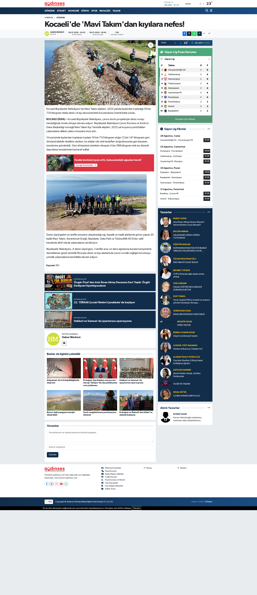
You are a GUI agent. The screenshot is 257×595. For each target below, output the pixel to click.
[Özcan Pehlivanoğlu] (165, 260)
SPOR (94, 11)
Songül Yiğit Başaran (185, 345)
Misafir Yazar (184, 322)
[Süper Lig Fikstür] (209, 129)
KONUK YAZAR (180, 414)
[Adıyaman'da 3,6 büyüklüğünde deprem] (64, 368)
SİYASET (61, 11)
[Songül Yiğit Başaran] (165, 347)
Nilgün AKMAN (180, 231)
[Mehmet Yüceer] (165, 273)
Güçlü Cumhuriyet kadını (185, 336)
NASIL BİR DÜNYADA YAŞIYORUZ (189, 314)
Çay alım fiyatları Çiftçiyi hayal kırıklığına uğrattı (188, 361)
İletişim (183, 468)
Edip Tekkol (179, 296)
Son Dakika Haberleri (114, 486)
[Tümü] (209, 212)
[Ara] (207, 11)
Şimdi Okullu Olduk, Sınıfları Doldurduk (187, 374)
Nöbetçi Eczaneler (113, 468)
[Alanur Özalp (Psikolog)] (165, 360)
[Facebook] (47, 484)
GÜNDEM (50, 11)
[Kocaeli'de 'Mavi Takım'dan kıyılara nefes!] (100, 72)
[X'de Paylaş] (189, 33)
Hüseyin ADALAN (181, 244)
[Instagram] (56, 484)
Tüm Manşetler (111, 483)
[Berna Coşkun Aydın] (165, 334)
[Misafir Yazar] (167, 322)
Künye (149, 468)
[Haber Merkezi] (53, 339)
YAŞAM (116, 11)
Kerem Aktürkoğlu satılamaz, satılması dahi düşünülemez (187, 419)
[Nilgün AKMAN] (165, 235)
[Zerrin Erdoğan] (165, 312)
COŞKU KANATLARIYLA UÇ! (186, 396)
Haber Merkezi (71, 337)
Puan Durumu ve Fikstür (115, 480)
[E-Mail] (64, 343)
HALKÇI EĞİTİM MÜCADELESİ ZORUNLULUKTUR (187, 288)
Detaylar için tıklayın (185, 119)
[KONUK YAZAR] (165, 417)
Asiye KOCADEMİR (182, 370)
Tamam (136, 508)
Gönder (53, 455)
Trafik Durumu (111, 477)
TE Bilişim (208, 502)
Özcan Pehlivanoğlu (184, 259)
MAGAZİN (104, 11)
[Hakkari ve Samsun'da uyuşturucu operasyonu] (136, 368)
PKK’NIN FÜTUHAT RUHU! (185, 262)
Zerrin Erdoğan (182, 311)
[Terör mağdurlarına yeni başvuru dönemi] (100, 400)
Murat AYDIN (179, 218)
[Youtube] (61, 484)
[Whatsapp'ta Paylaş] (194, 33)
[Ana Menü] (211, 11)
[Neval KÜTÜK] (165, 394)
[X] (51, 484)
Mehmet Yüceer (181, 270)
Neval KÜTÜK (179, 392)
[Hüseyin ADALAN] (165, 248)
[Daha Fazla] (199, 33)
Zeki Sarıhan (180, 283)
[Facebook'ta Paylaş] (184, 33)
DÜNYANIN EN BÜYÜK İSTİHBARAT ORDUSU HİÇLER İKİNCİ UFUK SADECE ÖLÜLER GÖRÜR (190, 249)
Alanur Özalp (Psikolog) (186, 357)
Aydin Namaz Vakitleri (114, 474)
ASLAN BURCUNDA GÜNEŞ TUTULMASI (186, 236)
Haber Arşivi (110, 489)
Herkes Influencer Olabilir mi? (188, 349)
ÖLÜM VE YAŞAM (181, 384)
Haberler (49, 18)
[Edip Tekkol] (165, 299)
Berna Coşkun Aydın (184, 332)
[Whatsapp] (66, 484)
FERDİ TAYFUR (184, 325)
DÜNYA (85, 11)
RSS (50, 502)
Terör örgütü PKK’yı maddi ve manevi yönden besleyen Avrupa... (191, 301)
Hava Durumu (111, 471)
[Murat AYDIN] (165, 222)
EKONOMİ (73, 11)
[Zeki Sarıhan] (165, 286)
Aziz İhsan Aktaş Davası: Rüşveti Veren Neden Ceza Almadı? (188, 223)
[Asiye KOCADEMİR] (165, 373)
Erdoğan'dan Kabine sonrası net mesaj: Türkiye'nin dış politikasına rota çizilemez (100, 382)
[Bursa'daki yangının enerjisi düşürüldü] (64, 400)
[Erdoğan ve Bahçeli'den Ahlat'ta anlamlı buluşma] (136, 400)
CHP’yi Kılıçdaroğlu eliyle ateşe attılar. (188, 275)
